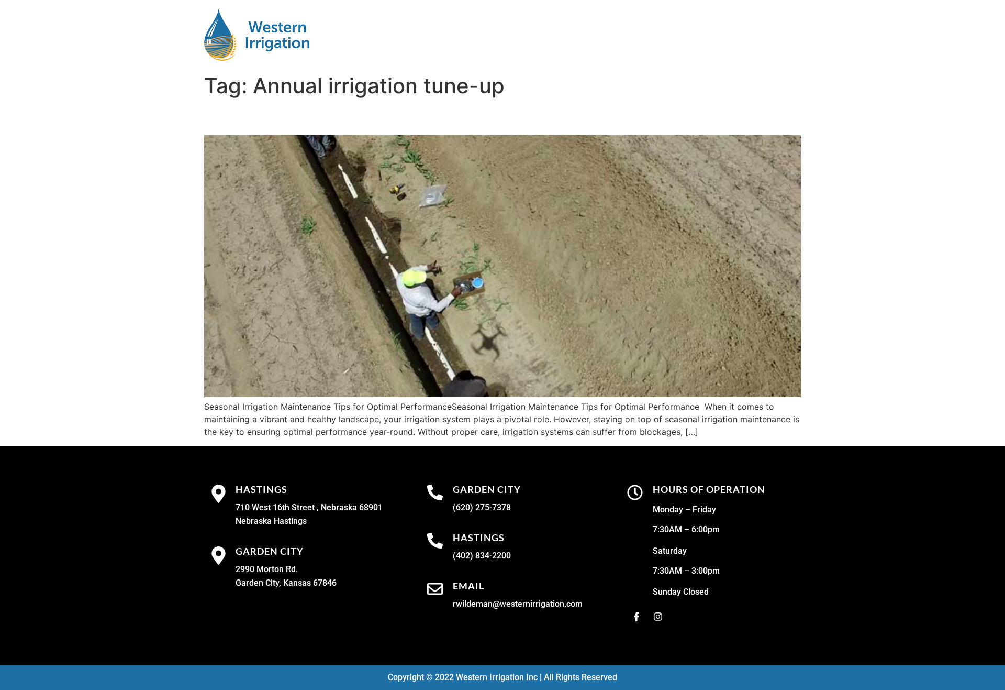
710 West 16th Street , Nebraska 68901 (309, 507)
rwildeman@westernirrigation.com (518, 604)
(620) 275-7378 (482, 507)
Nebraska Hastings (271, 521)
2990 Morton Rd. (267, 569)
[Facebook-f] (636, 616)
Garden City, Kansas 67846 (286, 583)
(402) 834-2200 (482, 556)
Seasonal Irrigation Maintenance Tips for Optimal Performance (451, 116)
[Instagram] (658, 616)
